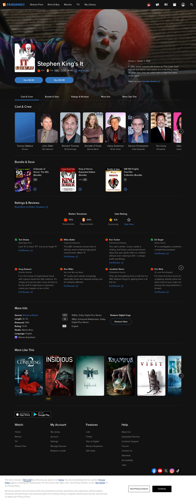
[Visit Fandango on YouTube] (160, 470)
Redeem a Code (58, 450)
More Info (105, 96)
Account (54, 436)
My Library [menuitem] (90, 4)
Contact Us (127, 450)
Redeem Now (121, 321)
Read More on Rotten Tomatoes (30, 207)
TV (16, 441)
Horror (35, 315)
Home (18, 432)
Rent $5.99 (29, 80)
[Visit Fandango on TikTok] (178, 470)
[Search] (192, 4)
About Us (126, 432)
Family (89, 436)
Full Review (24, 250)
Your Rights (100, 483)
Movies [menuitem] (68, 4)
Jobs (124, 465)
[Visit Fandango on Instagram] (172, 470)
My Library (55, 432)
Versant (27, 480)
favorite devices (150, 81)
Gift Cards (90, 450)
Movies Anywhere (94, 446)
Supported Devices (131, 436)
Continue (162, 489)
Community (113, 224)
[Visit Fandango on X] (166, 470)
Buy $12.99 (59, 80)
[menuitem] (166, 4)
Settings (54, 441)
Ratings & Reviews (80, 96)
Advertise (126, 455)
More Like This (130, 96)
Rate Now (129, 224)
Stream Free (20, 446)
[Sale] (59, 376)
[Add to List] (34, 189)
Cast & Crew (27, 96)
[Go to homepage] (13, 4)
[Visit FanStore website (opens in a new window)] (175, 4)
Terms (61, 480)
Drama (26, 315)
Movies (18, 436)
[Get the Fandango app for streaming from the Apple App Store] (23, 414)
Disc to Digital (92, 441)
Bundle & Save (52, 96)
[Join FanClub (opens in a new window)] (149, 4)
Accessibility (127, 460)
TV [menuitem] (78, 4)
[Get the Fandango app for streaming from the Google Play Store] (41, 414)
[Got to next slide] (181, 131)
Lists (88, 432)
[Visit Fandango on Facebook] (154, 470)
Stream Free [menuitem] (36, 4)
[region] (98, 489)
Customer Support (130, 441)
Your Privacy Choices (139, 489)
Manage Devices (58, 446)
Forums (125, 446)
